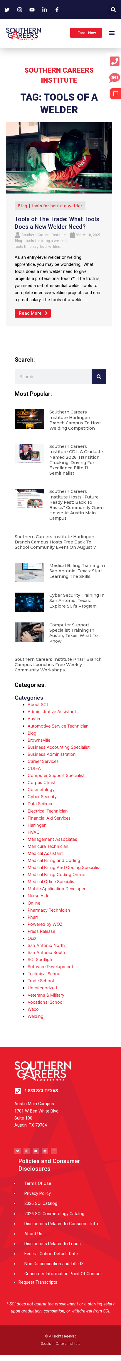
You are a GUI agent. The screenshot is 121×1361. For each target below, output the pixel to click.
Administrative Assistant (52, 711)
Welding (35, 1016)
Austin (34, 718)
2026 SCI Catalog (40, 1203)
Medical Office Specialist (52, 881)
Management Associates (52, 839)
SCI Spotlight (41, 959)
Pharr (33, 917)
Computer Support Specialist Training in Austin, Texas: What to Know (73, 633)
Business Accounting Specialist (59, 747)
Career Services (43, 761)
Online (34, 903)
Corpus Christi (42, 782)
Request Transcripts (38, 1282)
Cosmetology (41, 789)
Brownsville (39, 740)
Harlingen (37, 825)
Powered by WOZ (45, 924)
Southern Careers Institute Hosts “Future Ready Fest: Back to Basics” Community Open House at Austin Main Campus (76, 505)
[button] (113, 9)
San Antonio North (46, 945)
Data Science (40, 803)
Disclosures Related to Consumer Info (61, 1223)
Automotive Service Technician (58, 726)
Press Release (41, 931)
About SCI (38, 704)
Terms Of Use (37, 1183)
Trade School (41, 980)
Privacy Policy (37, 1193)
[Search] (99, 376)
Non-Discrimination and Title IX (54, 1263)
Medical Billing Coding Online (56, 874)
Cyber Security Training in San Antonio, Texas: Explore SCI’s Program (77, 600)
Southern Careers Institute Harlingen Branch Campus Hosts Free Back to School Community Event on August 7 (55, 542)
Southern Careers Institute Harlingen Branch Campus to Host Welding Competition (75, 420)
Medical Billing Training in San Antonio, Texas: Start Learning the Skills (77, 571)
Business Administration (52, 754)
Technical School (44, 973)
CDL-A (34, 768)
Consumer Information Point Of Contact (63, 1273)
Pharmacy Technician (49, 910)
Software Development (50, 966)
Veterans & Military (46, 995)
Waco (33, 1009)
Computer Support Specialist (56, 775)
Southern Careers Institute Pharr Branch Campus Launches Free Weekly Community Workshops (58, 665)
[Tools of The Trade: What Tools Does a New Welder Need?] (59, 157)
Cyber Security (42, 796)
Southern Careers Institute (43, 234)
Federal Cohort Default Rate (51, 1253)
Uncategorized (42, 987)
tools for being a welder (57, 206)
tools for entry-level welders (38, 246)
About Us (33, 1233)
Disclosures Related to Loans (52, 1243)
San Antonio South (46, 952)
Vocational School (45, 1002)
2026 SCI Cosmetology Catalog (54, 1213)
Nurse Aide (38, 895)
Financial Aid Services (49, 818)
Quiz (32, 938)
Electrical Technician (48, 811)
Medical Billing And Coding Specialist (64, 867)
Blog (22, 206)
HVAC (34, 832)
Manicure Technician (48, 846)
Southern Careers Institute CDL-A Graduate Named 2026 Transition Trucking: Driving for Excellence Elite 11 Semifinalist (76, 460)
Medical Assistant (45, 853)
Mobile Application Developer (56, 888)
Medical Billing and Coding (54, 860)
